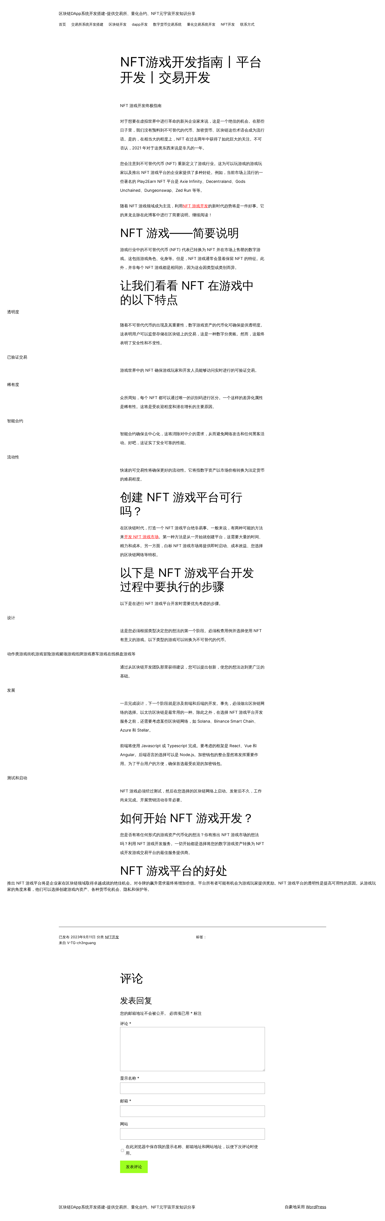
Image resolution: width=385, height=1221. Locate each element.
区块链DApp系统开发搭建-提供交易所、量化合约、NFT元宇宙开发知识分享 (127, 13)
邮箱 (125, 1101)
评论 (125, 1023)
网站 (124, 1124)
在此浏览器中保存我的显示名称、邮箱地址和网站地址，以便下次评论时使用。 (192, 1149)
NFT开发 (112, 937)
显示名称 (129, 1078)
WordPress (316, 1206)
